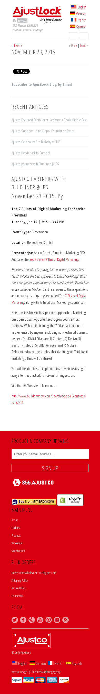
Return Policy (18, 588)
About (15, 520)
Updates (16, 527)
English (81, 6)
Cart (83, 36)
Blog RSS (65, 620)
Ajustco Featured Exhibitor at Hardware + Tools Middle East (49, 119)
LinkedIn (57, 620)
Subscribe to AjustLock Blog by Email (42, 84)
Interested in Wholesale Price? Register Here (34, 572)
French (81, 20)
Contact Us (17, 595)
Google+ (31, 620)
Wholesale (17, 543)
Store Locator (18, 550)
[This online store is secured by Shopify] (70, 504)
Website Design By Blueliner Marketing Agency (36, 671)
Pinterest (48, 620)
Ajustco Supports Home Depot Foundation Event (43, 130)
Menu (73, 36)
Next (83, 45)
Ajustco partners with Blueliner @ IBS (35, 163)
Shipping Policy (20, 580)
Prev (74, 45)
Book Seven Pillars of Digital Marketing (53, 259)
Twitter (15, 620)
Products (16, 535)
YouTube (40, 620)
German (81, 13)
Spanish (81, 26)
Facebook (23, 620)
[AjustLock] (37, 20)
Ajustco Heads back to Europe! (31, 152)
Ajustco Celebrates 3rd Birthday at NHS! (37, 141)
